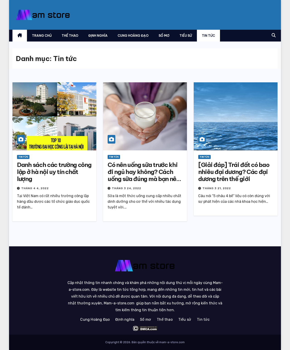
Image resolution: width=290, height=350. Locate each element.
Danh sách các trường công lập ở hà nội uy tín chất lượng (54, 172)
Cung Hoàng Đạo (133, 36)
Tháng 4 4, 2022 (35, 188)
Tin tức (208, 36)
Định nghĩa (98, 36)
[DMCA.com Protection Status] (145, 328)
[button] (274, 35)
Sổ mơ (164, 36)
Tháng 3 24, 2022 (126, 188)
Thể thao (70, 36)
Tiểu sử (185, 36)
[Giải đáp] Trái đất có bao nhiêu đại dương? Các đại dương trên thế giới (233, 172)
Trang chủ (42, 36)
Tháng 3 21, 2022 (217, 188)
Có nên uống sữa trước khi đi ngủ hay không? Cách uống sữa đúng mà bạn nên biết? (144, 175)
